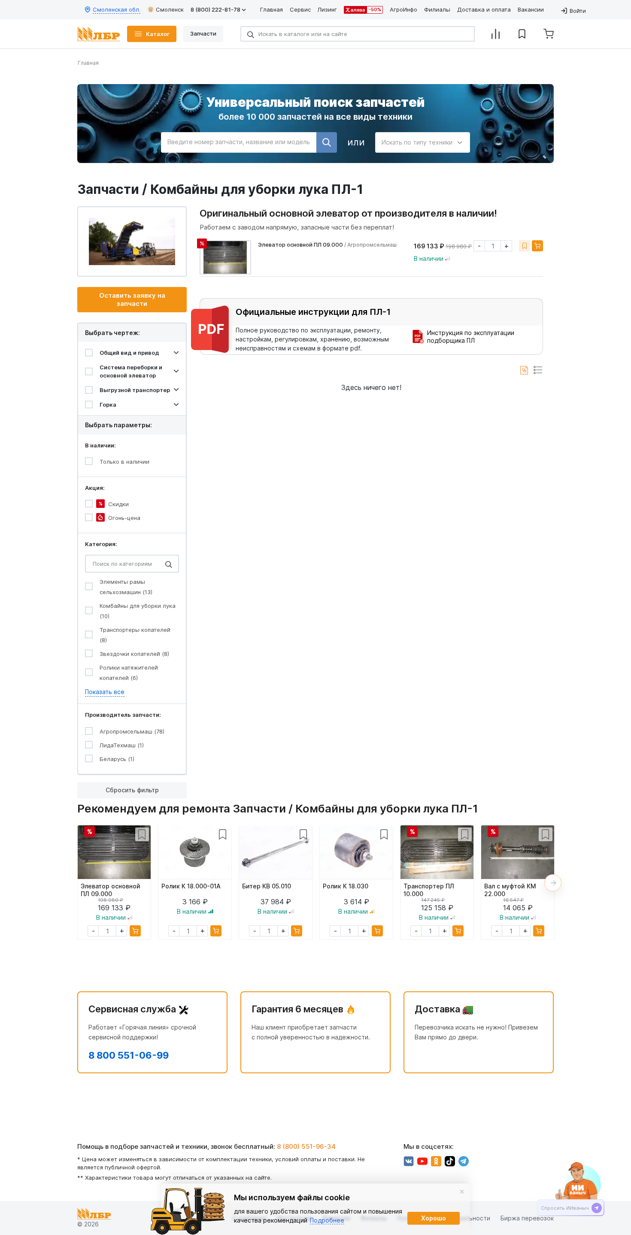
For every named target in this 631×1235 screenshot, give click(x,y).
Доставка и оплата (484, 9)
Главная (271, 9)
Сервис (300, 9)
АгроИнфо (403, 9)
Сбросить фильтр (132, 790)
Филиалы (437, 9)
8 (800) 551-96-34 (306, 1146)
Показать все (104, 691)
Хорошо (433, 1218)
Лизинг (327, 9)
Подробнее (327, 1220)
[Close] (462, 1192)
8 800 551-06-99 (128, 1055)
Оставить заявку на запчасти (132, 299)
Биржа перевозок (527, 1218)
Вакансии (531, 9)
